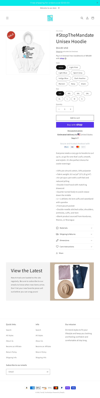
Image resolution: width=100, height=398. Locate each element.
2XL (87, 93)
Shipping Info (11, 357)
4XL (69, 93)
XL (60, 99)
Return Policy (11, 352)
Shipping (59, 51)
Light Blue (63, 73)
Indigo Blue (63, 78)
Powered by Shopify (59, 392)
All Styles (9, 335)
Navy (73, 84)
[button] (7, 18)
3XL (78, 93)
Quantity (59, 104)
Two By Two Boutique (46, 392)
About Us (9, 341)
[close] (97, 2)
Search (8, 330)
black (83, 84)
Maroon (62, 84)
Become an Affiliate (13, 346)
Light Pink (74, 67)
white (61, 67)
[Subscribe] (47, 372)
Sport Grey (77, 73)
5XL (60, 93)
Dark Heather (80, 78)
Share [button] (61, 253)
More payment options (75, 130)
